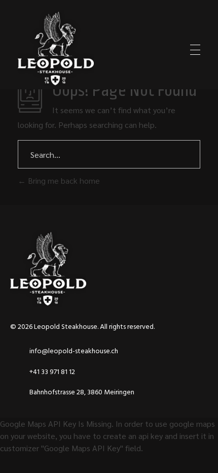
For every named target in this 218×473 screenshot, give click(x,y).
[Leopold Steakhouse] (56, 48)
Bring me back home (63, 180)
